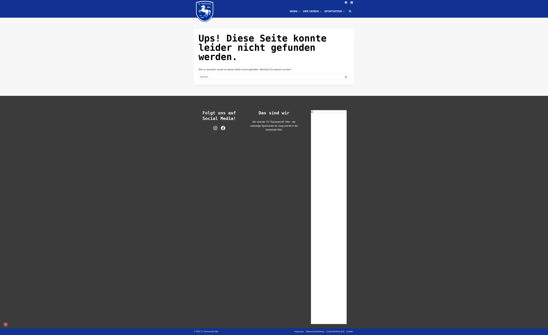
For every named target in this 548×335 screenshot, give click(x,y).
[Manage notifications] (5, 324)
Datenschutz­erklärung (315, 331)
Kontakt (349, 331)
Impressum (299, 331)
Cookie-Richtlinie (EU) (335, 331)
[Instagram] (351, 2)
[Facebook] (346, 2)
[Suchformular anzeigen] (350, 11)
